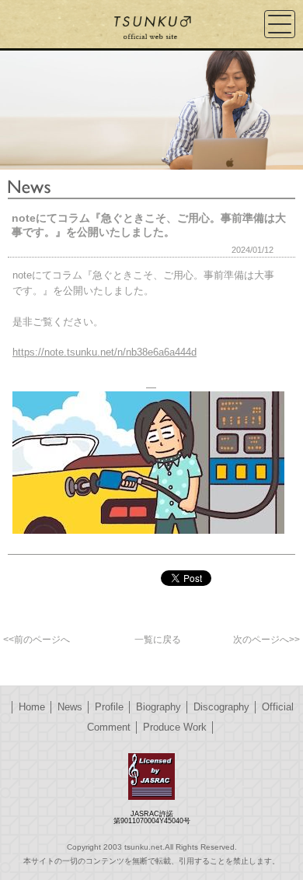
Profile (109, 707)
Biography (158, 707)
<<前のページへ (36, 639)
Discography (221, 707)
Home (32, 707)
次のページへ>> (266, 639)
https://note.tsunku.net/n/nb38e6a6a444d (104, 352)
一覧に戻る (157, 639)
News (69, 707)
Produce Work (175, 727)
